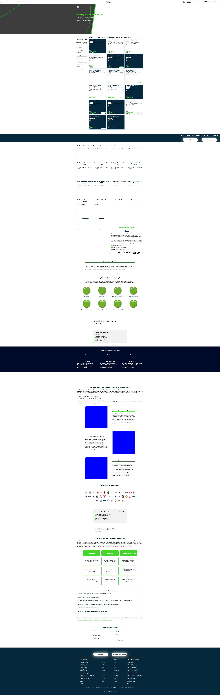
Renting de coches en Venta (133, 672)
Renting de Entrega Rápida (133, 673)
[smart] (126, 496)
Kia (114, 680)
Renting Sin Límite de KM (85, 673)
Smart (103, 669)
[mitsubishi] (130, 496)
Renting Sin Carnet (131, 678)
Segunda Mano (83, 680)
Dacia (103, 661)
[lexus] (115, 492)
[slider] (77, 56)
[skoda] (115, 496)
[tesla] (104, 496)
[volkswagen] (93, 492)
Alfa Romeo (116, 670)
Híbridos (19, 2)
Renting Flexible (83, 667)
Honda (103, 662)
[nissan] (111, 500)
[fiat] (86, 496)
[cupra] (119, 500)
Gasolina (11, 2)
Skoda (115, 665)
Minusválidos (129, 680)
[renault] (115, 500)
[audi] (111, 496)
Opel (115, 662)
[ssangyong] (108, 496)
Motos (29, 2)
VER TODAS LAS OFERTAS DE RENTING (129, 252)
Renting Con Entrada (84, 665)
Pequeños (82, 683)
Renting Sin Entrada (84, 664)
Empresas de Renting (131, 681)
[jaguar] (100, 492)
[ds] (86, 492)
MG (102, 659)
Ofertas (6, 2)
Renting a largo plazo (131, 667)
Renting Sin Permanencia (85, 672)
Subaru (103, 670)
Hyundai (116, 677)
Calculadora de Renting (85, 678)
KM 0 (81, 681)
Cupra (115, 681)
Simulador (82, 677)
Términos (124, 692)
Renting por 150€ (84, 662)
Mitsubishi (116, 675)
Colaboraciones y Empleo (99, 692)
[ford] (104, 500)
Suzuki (103, 672)
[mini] (97, 500)
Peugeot (103, 678)
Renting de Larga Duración (133, 659)
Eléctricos (24, 2)
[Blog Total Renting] (140, 654)
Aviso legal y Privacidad (109, 692)
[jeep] (126, 492)
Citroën (115, 678)
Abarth (115, 669)
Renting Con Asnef (131, 661)
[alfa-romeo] (108, 492)
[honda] (100, 500)
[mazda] (119, 492)
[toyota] (97, 492)
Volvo (115, 667)
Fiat (102, 677)
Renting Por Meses (84, 670)
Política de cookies (118, 692)
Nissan (103, 680)
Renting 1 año (130, 664)
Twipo (128, 683)
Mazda (115, 659)
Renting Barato (130, 662)
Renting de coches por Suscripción (134, 677)
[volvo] (122, 496)
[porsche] (104, 492)
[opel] (111, 492)
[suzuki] (122, 500)
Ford (103, 681)
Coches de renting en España (86, 661)
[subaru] (89, 496)
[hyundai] (93, 496)
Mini (115, 661)
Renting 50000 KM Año (132, 670)
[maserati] (122, 492)
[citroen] (108, 500)
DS (114, 672)
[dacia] (119, 496)
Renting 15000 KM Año (132, 665)
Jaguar (103, 664)
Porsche (116, 664)
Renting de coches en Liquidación (134, 675)
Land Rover (116, 673)
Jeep (103, 665)
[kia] (130, 492)
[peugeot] (133, 492)
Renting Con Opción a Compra (87, 675)
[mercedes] (100, 496)
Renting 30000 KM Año (132, 669)
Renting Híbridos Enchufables (86, 669)
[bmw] (89, 492)
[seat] (97, 496)
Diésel (15, 2)
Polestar (103, 675)
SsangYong (104, 667)
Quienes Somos (83, 659)
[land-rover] (133, 496)
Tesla (103, 673)
